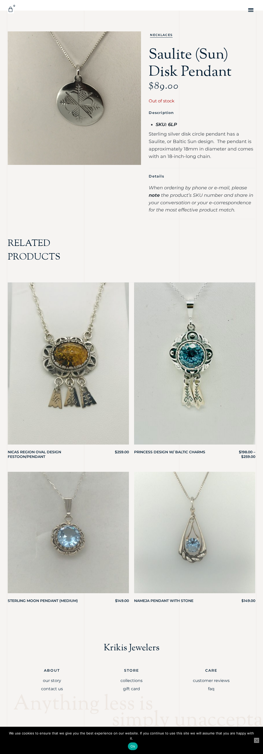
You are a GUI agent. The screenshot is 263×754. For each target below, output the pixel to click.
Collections (131, 680)
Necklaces (161, 35)
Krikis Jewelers (131, 648)
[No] (256, 740)
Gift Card (131, 688)
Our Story (52, 680)
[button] (251, 9)
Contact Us (52, 688)
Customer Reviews (211, 680)
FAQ (211, 688)
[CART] (11, 9)
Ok (132, 746)
